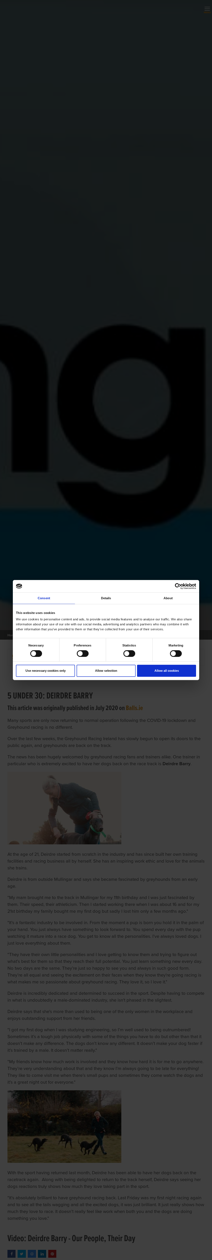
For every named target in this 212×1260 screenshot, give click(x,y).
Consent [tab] (44, 598)
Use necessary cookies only (45, 670)
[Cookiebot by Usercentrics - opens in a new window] (178, 586)
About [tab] (168, 598)
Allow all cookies (166, 670)
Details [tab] (106, 598)
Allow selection (106, 670)
